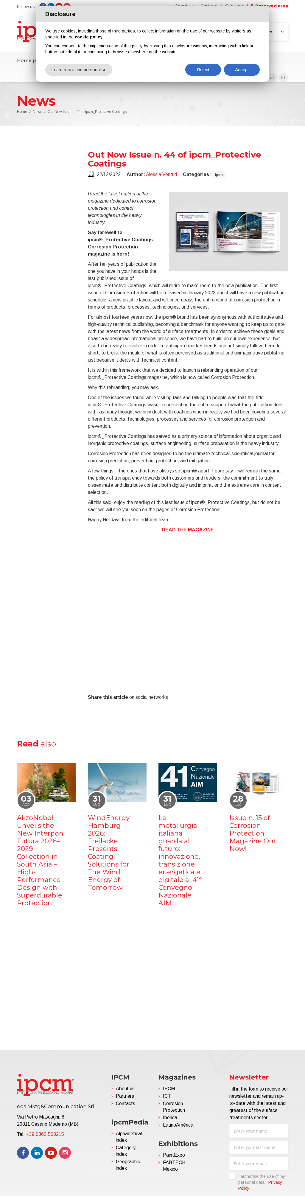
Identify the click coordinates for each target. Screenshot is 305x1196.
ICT (167, 1096)
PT (283, 77)
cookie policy (88, 37)
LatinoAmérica (178, 1124)
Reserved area (271, 6)
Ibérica (170, 1117)
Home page (31, 60)
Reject (203, 69)
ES (272, 77)
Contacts (125, 1103)
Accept (242, 69)
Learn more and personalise (78, 69)
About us (125, 1088)
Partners (125, 1096)
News (37, 112)
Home (22, 112)
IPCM (169, 1088)
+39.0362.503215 (45, 1134)
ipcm (219, 175)
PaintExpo (174, 1155)
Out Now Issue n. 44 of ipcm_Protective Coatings (87, 112)
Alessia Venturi (161, 174)
